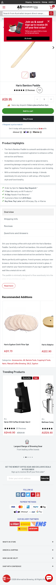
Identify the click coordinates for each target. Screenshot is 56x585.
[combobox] (28, 13)
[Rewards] (6, 578)
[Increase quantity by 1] (51, 99)
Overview (9, 211)
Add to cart (28, 111)
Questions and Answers (16, 233)
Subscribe (45, 478)
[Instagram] (18, 494)
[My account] (2, 2)
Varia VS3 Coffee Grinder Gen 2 (17, 422)
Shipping (28, 2)
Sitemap (44, 2)
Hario (4, 363)
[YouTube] (38, 494)
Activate (28, 38)
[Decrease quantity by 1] (37, 99)
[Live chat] (49, 578)
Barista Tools (31, 360)
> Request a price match (12, 124)
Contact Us (36, 2)
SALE (29, 363)
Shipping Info (11, 218)
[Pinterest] (33, 494)
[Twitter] (28, 494)
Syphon (35, 363)
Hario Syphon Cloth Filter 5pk (16, 344)
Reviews (8, 226)
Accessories (17, 360)
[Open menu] (4, 7)
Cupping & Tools (43, 360)
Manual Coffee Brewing (16, 363)
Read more (8, 286)
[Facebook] (23, 494)
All (24, 360)
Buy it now (28, 119)
